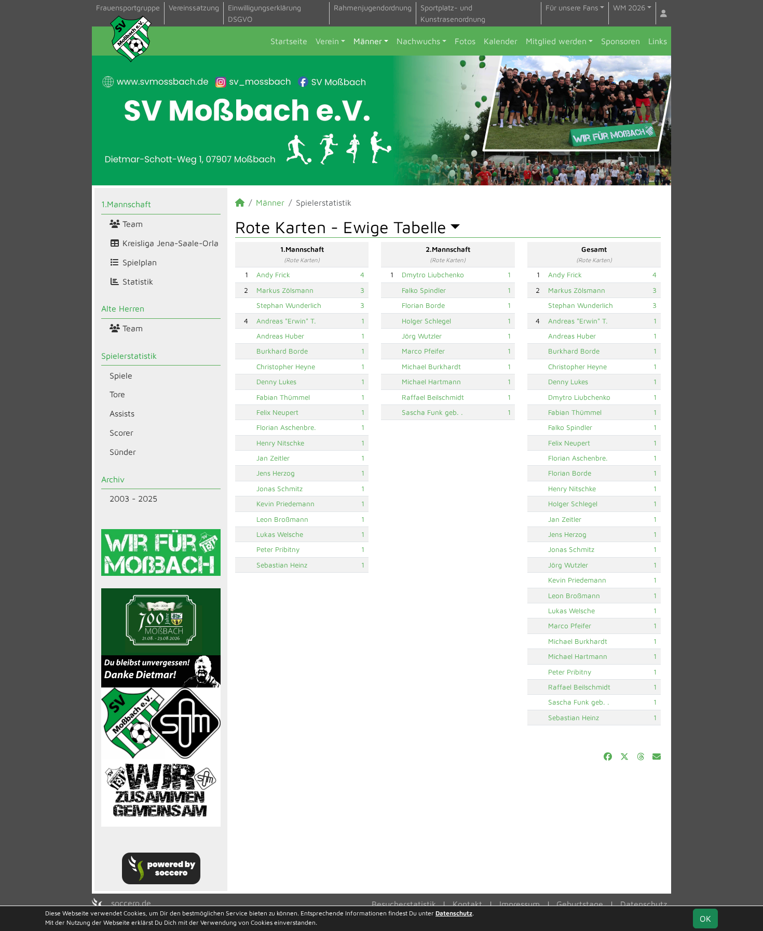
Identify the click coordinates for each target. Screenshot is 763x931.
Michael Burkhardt (431, 366)
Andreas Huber (280, 336)
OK (705, 918)
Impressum (519, 904)
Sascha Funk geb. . (432, 412)
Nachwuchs (418, 41)
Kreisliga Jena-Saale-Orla (169, 243)
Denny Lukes (276, 381)
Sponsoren (620, 41)
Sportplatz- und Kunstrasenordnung (452, 13)
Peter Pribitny (277, 549)
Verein (327, 41)
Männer (367, 41)
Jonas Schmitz (279, 488)
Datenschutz (643, 904)
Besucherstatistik (404, 904)
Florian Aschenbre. (286, 427)
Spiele (121, 375)
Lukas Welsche (279, 534)
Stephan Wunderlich (288, 305)
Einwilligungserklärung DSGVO (264, 13)
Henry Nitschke (280, 443)
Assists (122, 413)
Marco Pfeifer (423, 351)
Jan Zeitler (273, 458)
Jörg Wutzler (422, 336)
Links (657, 41)
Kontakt (467, 904)
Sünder (123, 451)
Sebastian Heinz (281, 565)
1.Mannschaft (126, 204)
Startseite (288, 41)
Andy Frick (273, 275)
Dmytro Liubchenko (433, 275)
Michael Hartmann (431, 381)
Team (131, 223)
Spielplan (138, 262)
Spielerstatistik (129, 355)
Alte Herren (122, 308)
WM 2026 (629, 7)
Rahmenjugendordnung (373, 7)
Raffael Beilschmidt (433, 397)
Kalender (500, 41)
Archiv (113, 479)
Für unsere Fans (572, 7)
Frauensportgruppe (128, 7)
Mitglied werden (556, 41)
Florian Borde (423, 305)
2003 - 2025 (133, 498)
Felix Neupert (277, 412)
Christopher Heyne (285, 366)
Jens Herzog (275, 473)
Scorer (121, 432)
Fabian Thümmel (283, 397)
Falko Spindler (424, 290)
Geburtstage (579, 904)
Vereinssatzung (194, 7)
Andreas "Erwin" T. (286, 321)
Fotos (465, 41)
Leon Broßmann (282, 519)
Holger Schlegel (426, 321)
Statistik (136, 281)
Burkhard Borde (282, 351)
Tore (117, 394)
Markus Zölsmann (285, 290)
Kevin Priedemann (285, 504)
